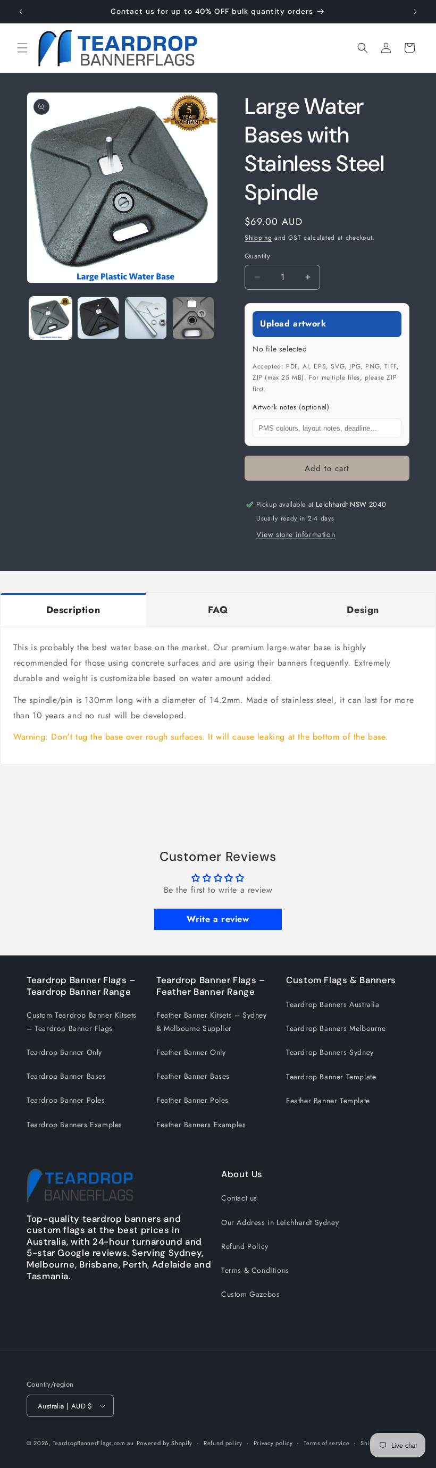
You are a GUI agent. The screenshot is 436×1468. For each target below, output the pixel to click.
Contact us (239, 1198)
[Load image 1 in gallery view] (50, 318)
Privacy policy (273, 1443)
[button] (22, 48)
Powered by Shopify (165, 1443)
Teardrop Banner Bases (66, 1076)
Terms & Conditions (255, 1270)
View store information (295, 534)
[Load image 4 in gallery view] (193, 318)
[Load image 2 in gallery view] (98, 318)
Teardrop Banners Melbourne (336, 1028)
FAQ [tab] (218, 610)
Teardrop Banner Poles (66, 1100)
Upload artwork (293, 323)
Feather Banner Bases (193, 1076)
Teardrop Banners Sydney (330, 1052)
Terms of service (326, 1443)
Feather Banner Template (328, 1100)
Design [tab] (363, 610)
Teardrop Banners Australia (333, 1004)
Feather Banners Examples (201, 1124)
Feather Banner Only (190, 1052)
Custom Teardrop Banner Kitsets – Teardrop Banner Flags (82, 1022)
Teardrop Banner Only (64, 1052)
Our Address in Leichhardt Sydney (280, 1222)
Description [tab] (73, 610)
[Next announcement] (415, 11)
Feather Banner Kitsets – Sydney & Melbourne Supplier (211, 1022)
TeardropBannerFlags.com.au (93, 1443)
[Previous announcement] (20, 11)
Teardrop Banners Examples (74, 1124)
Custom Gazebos (250, 1294)
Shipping (258, 237)
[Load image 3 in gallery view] (145, 318)
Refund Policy (245, 1246)
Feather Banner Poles (192, 1100)
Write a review (218, 919)
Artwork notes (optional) (291, 407)
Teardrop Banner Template (331, 1076)
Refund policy (223, 1443)
